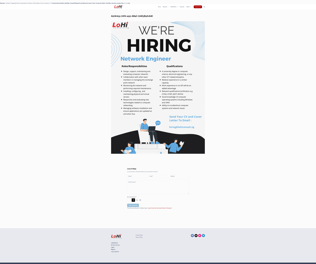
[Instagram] (199, 235)
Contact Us (198, 7)
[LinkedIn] (203, 235)
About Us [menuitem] (165, 6)
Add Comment (132, 182)
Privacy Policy (139, 235)
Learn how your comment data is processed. (160, 208)
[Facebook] (192, 235)
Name (130, 176)
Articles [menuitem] (188, 6)
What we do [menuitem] (173, 6)
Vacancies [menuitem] (182, 6)
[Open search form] (204, 6)
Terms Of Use (139, 237)
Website (173, 176)
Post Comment (133, 205)
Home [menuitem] (159, 6)
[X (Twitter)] (196, 235)
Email (151, 176)
